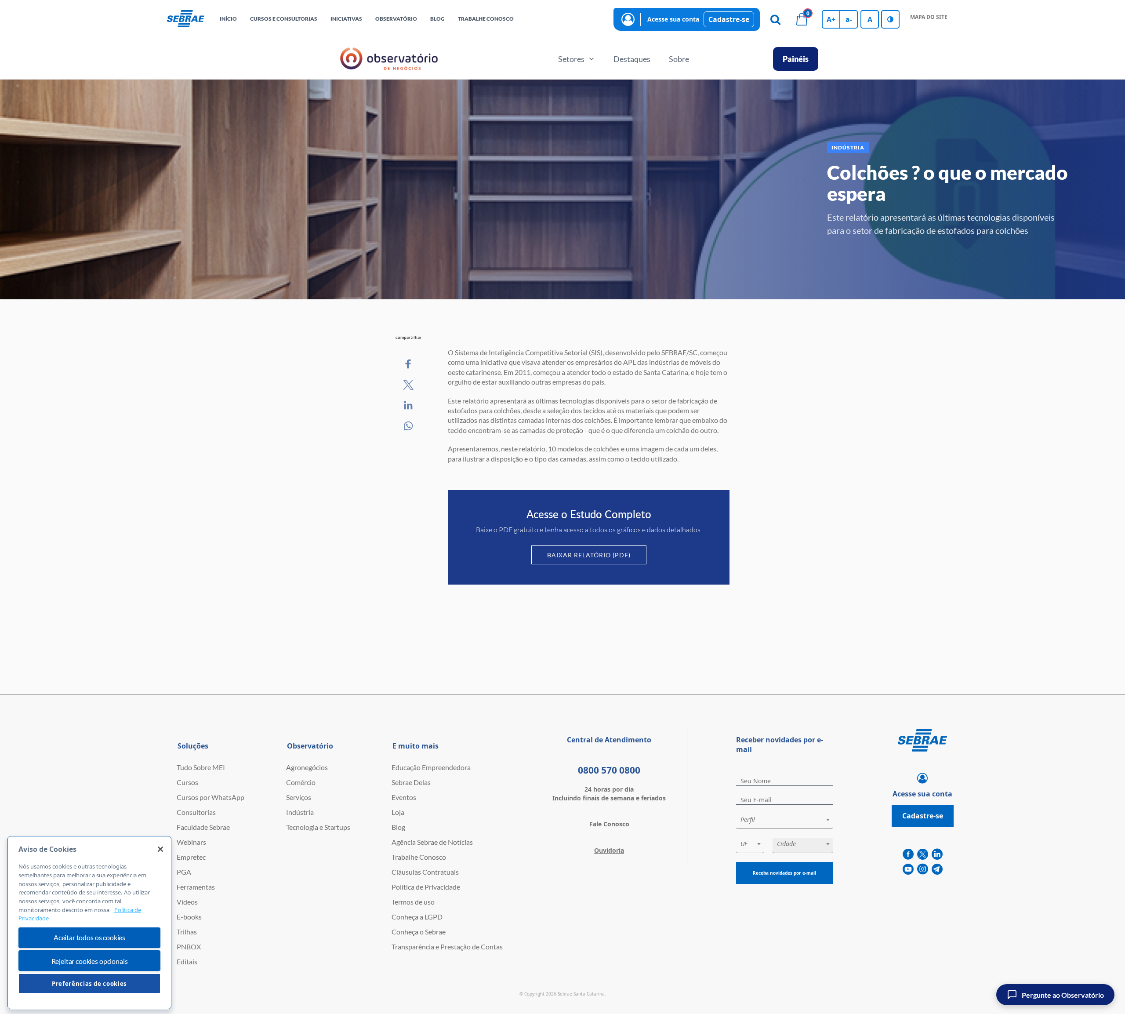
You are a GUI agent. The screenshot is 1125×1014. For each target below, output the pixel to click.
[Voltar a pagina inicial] (185, 19)
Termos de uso (413, 902)
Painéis (796, 59)
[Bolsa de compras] (802, 19)
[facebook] (908, 854)
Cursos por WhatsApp (210, 797)
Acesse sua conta (673, 19)
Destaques (631, 59)
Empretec (191, 857)
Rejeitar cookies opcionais (89, 961)
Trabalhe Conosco (419, 857)
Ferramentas (196, 887)
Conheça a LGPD (417, 916)
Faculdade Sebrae (203, 827)
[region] (89, 923)
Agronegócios (307, 767)
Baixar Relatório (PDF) (589, 555)
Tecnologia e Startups (318, 827)
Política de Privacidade (426, 887)
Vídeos (187, 902)
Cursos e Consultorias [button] (283, 18)
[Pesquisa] (775, 19)
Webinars (191, 842)
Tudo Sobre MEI (201, 767)
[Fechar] (160, 849)
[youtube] (908, 869)
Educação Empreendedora (431, 767)
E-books (189, 916)
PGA (184, 872)
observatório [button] (396, 18)
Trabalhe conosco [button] (486, 18)
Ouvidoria (609, 850)
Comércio (301, 782)
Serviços (298, 797)
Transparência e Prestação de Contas (447, 946)
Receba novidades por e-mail (784, 873)
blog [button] (437, 18)
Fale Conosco (609, 824)
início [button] (228, 18)
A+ (831, 19)
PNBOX (189, 946)
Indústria (300, 812)
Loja (398, 812)
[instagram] (922, 869)
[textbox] (788, 820)
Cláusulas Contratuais (425, 872)
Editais (187, 961)
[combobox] (784, 821)
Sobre (679, 59)
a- (849, 19)
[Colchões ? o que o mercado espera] (409, 364)
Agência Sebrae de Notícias (432, 842)
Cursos (187, 782)
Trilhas (187, 931)
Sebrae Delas (411, 782)
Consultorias (196, 812)
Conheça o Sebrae (419, 931)
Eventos (404, 797)
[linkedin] (937, 854)
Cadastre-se (728, 19)
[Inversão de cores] (890, 19)
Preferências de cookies (89, 984)
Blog (398, 827)
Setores (571, 59)
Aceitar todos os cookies (89, 938)
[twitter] (922, 854)
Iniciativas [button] (346, 18)
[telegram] (937, 869)
